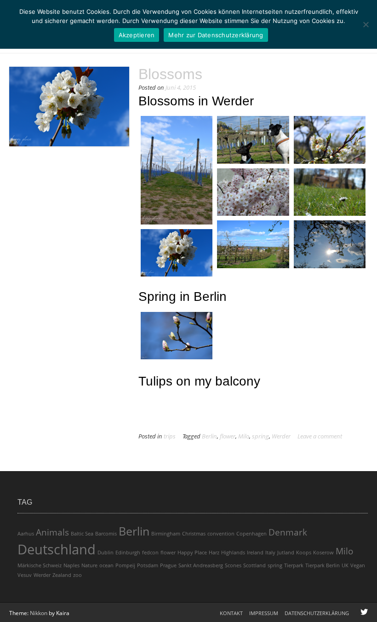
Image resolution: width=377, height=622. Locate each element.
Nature (89, 565)
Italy (270, 552)
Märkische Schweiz (39, 565)
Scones (233, 565)
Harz (214, 552)
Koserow (323, 552)
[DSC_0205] (330, 192)
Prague (168, 565)
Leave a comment (319, 436)
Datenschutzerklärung (317, 613)
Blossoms (170, 74)
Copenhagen (251, 533)
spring (260, 436)
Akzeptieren (137, 35)
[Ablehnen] (365, 24)
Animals (52, 532)
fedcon (150, 552)
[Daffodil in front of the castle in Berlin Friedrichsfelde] (330, 323)
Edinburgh (127, 552)
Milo (243, 436)
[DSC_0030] (253, 140)
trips (170, 436)
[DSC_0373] (176, 253)
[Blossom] (253, 350)
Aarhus (25, 533)
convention (220, 533)
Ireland (255, 552)
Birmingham (165, 533)
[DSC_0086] (253, 192)
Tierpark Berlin (322, 565)
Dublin (105, 552)
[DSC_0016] (176, 170)
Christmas (194, 533)
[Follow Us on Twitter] (364, 611)
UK (345, 565)
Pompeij (125, 565)
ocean (106, 565)
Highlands (233, 552)
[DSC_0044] (330, 140)
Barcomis (106, 533)
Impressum (263, 613)
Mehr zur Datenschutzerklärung (215, 35)
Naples (71, 565)
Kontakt (231, 613)
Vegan (357, 565)
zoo (77, 575)
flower (227, 436)
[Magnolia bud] (176, 336)
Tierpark (293, 565)
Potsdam (147, 565)
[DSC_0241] (253, 244)
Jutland (285, 552)
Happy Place (192, 552)
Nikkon (38, 613)
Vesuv (24, 575)
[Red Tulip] (176, 407)
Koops (303, 552)
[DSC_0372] (330, 244)
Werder (281, 436)
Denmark (287, 532)
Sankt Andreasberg (200, 565)
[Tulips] (253, 323)
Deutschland (56, 549)
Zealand (61, 575)
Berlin (209, 436)
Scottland (254, 565)
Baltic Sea (82, 533)
